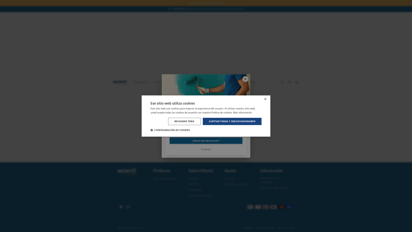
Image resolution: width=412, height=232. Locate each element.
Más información (242, 112)
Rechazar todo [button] (184, 121)
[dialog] (206, 116)
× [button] (265, 99)
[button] (170, 130)
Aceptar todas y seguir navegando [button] (232, 121)
